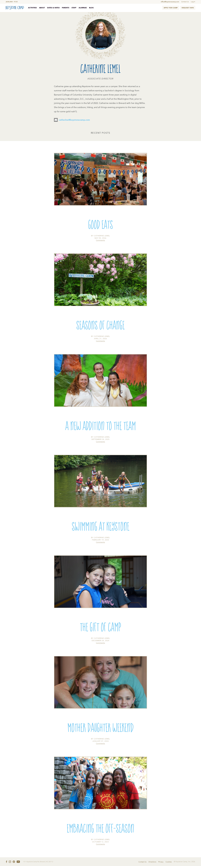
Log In (193, 1)
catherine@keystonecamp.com (74, 120)
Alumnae (83, 8)
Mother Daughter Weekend (100, 727)
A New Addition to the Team (100, 425)
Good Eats (100, 224)
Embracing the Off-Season (100, 827)
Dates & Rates (53, 8)
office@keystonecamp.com (170, 1)
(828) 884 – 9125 (12, 1)
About (42, 8)
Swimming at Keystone (100, 525)
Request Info (188, 8)
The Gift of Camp (100, 626)
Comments (100, 240)
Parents (65, 8)
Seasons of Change (100, 324)
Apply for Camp (171, 8)
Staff (74, 8)
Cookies (169, 862)
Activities (32, 8)
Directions (152, 862)
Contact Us (185, 1)
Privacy (160, 862)
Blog (91, 8)
